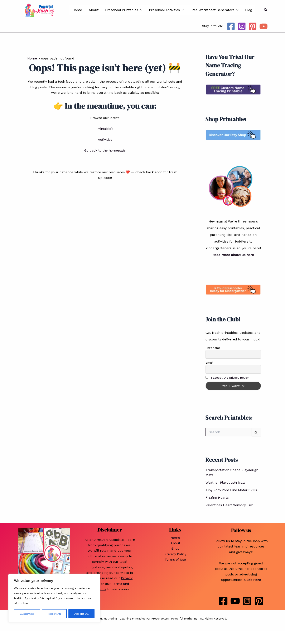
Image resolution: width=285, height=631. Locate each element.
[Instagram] (242, 26)
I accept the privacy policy (229, 377)
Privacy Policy (175, 554)
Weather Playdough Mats (226, 482)
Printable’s (105, 129)
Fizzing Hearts (217, 497)
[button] (140, 10)
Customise (27, 613)
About (93, 10)
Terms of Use (175, 559)
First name (213, 347)
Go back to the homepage (105, 150)
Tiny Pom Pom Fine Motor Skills (231, 490)
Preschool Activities (164, 10)
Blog (248, 10)
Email (209, 362)
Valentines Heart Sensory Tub (229, 505)
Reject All (54, 613)
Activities (105, 140)
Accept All (81, 613)
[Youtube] (235, 601)
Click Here (252, 580)
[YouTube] (263, 26)
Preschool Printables (121, 10)
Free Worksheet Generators (212, 10)
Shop (175, 548)
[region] (54, 598)
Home (77, 10)
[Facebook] (231, 26)
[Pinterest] (252, 26)
